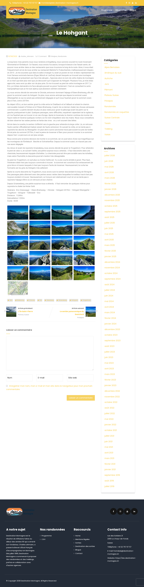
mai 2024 (109, 301)
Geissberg (50, 300)
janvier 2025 (110, 256)
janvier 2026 (110, 189)
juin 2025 (109, 228)
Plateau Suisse (23, 315)
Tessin (108, 123)
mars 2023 (110, 374)
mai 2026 (109, 166)
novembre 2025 (112, 200)
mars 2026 (110, 178)
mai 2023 (109, 363)
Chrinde (32, 300)
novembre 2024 (112, 267)
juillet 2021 (109, 436)
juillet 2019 (109, 486)
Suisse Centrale (112, 117)
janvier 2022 (110, 424)
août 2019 (109, 480)
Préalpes (54, 56)
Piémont (109, 89)
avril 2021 (109, 452)
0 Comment (42, 56)
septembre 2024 (113, 279)
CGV (43, 539)
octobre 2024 (111, 273)
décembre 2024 (112, 262)
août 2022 (109, 407)
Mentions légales (82, 539)
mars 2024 (110, 312)
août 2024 (110, 284)
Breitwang (20, 300)
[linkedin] (136, 3)
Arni (11, 300)
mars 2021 (109, 458)
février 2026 (110, 183)
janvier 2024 (110, 323)
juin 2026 (109, 161)
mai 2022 (109, 419)
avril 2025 (109, 239)
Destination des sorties (85, 546)
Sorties (78, 543)
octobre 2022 (111, 402)
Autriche (109, 78)
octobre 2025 (111, 206)
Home (77, 535)
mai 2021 (109, 447)
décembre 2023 (112, 329)
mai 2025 (109, 234)
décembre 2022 (112, 391)
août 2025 (109, 217)
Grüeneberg (63, 300)
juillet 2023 (110, 351)
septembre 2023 (112, 340)
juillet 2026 (110, 155)
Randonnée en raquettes (117, 112)
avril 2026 (109, 172)
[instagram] (129, 3)
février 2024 (110, 318)
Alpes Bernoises (112, 67)
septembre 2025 (112, 211)
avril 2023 (109, 368)
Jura (107, 84)
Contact (79, 553)
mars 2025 (110, 245)
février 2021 (110, 464)
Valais (107, 134)
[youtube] (132, 3)
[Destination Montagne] (23, 11)
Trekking (108, 129)
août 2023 (109, 346)
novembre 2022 (112, 396)
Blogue (133, 10)
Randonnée (62, 56)
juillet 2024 (110, 290)
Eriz (41, 300)
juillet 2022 (110, 413)
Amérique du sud (113, 72)
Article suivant (72, 311)
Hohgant (75, 300)
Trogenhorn (87, 300)
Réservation (121, 10)
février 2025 (110, 250)
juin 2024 (109, 295)
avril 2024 (109, 307)
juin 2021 (108, 441)
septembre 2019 (112, 475)
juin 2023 (109, 357)
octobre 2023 (111, 335)
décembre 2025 (112, 194)
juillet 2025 (110, 222)
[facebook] (126, 3)
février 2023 (110, 379)
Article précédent (25, 310)
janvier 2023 (110, 385)
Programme (106, 10)
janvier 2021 (110, 469)
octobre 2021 (111, 430)
